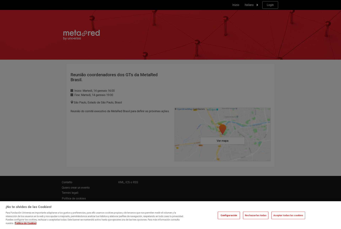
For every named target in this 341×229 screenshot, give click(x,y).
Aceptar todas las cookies (288, 215)
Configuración (229, 215)
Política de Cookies (25, 223)
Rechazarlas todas (255, 215)
